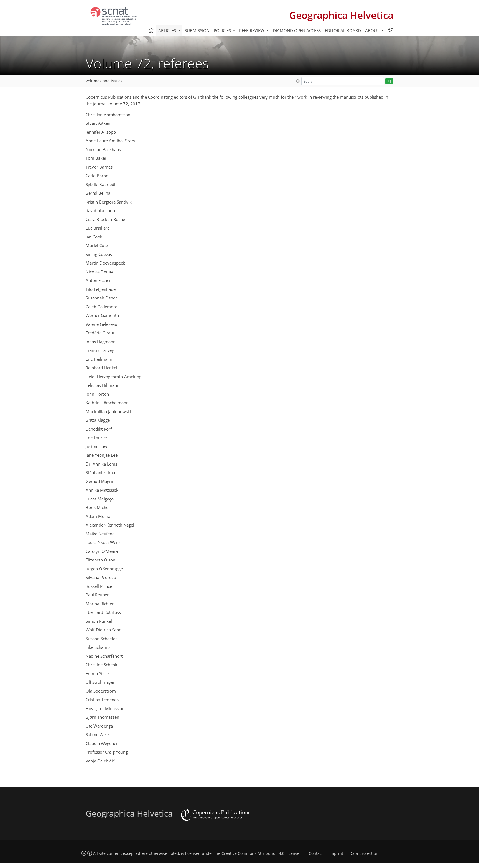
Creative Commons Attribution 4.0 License (260, 853)
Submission (197, 30)
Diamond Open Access (297, 30)
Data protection (364, 853)
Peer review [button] (252, 30)
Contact (316, 853)
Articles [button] (167, 30)
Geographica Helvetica (341, 15)
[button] (298, 80)
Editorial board (343, 30)
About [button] (372, 30)
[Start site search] (389, 81)
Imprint (336, 853)
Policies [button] (223, 30)
